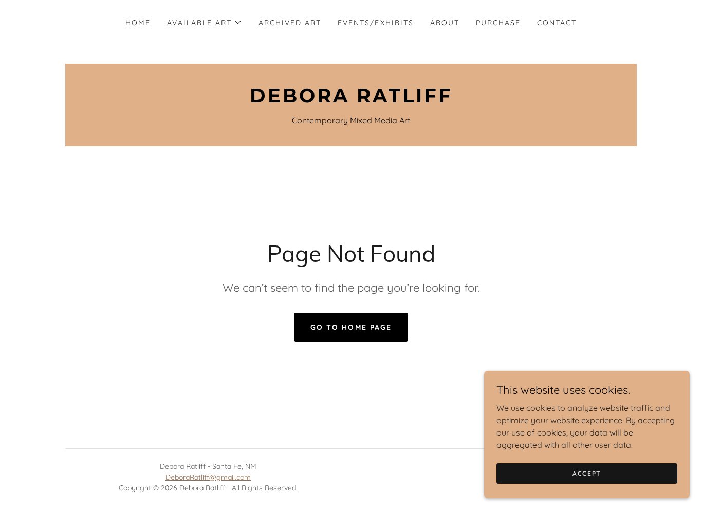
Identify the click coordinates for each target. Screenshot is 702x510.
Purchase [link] (498, 22)
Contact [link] (557, 22)
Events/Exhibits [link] (375, 22)
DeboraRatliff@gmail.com (208, 477)
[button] (204, 22)
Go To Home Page (350, 327)
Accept (586, 473)
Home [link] (138, 22)
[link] (351, 99)
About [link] (444, 22)
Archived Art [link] (289, 22)
